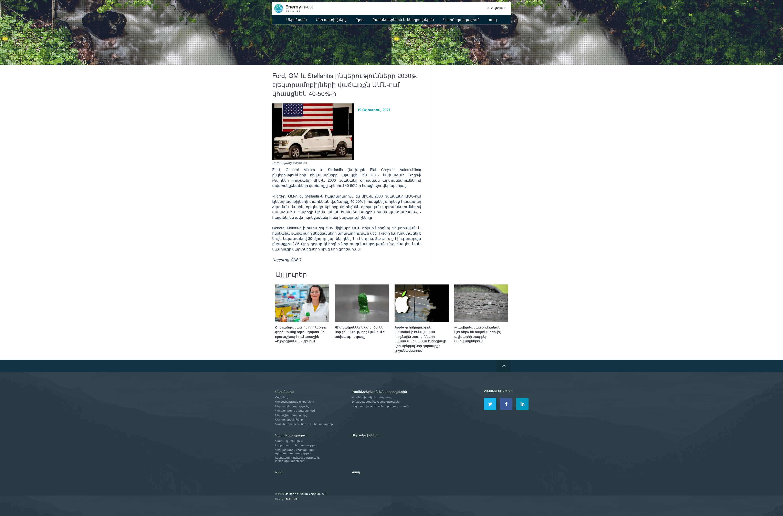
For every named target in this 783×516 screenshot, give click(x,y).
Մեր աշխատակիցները (291, 415)
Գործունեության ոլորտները (294, 401)
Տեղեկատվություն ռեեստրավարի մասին (380, 406)
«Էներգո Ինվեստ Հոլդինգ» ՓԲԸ (306, 494)
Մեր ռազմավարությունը (292, 406)
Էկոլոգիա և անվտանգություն (296, 445)
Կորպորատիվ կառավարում (295, 410)
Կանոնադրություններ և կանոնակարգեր (304, 424)
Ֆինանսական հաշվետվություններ (376, 401)
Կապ (492, 19)
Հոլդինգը (281, 397)
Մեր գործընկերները (289, 419)
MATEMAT (292, 499)
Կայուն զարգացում (461, 19)
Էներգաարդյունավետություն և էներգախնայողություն (297, 459)
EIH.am (296, 8)
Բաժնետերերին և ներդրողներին (403, 19)
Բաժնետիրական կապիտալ (372, 397)
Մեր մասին (296, 19)
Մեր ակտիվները (331, 19)
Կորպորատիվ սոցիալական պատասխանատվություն (294, 451)
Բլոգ (360, 19)
